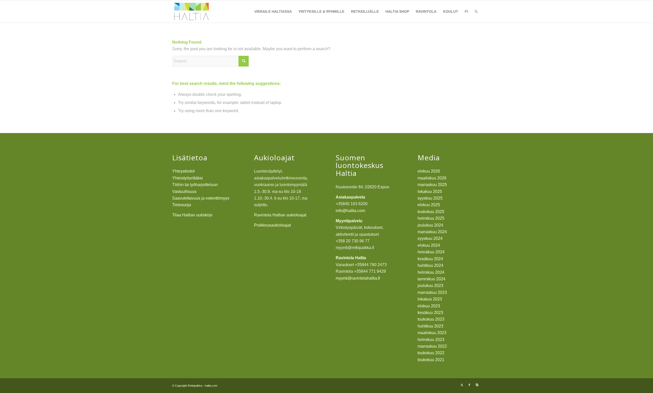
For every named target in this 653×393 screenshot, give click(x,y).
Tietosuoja (181, 205)
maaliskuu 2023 (432, 333)
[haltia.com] (191, 11)
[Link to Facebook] (469, 385)
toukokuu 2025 (431, 211)
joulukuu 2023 (430, 285)
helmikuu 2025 (431, 218)
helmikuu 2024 (431, 272)
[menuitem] (273, 11)
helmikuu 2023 (431, 339)
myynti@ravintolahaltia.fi (358, 278)
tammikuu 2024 (431, 279)
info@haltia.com (350, 210)
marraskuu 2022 (432, 346)
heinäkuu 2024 (431, 252)
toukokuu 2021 (431, 360)
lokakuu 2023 (430, 299)
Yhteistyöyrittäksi (187, 178)
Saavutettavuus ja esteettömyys (200, 198)
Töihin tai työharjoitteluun (195, 184)
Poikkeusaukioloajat (272, 225)
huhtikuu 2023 (430, 326)
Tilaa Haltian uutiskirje (192, 215)
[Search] (476, 11)
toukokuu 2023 (431, 319)
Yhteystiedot (183, 171)
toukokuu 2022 (431, 353)
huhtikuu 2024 (430, 265)
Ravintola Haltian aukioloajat (280, 215)
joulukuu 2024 (430, 225)
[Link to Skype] (477, 385)
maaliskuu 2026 (432, 178)
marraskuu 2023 (432, 292)
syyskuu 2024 (430, 238)
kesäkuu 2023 (430, 312)
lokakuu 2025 (430, 191)
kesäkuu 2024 (430, 259)
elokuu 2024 (429, 245)
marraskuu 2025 (432, 184)
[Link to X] (462, 385)
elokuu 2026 (429, 171)
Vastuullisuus (184, 191)
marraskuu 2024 (432, 232)
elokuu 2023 (429, 306)
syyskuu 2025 (430, 198)
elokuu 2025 (429, 205)
